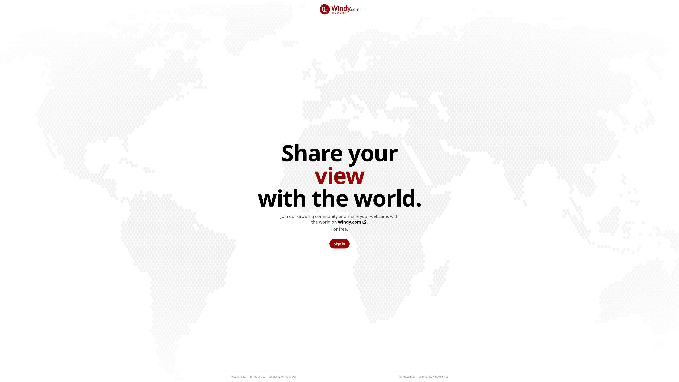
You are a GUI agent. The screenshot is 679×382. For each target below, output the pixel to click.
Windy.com (349, 222)
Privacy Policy (238, 376)
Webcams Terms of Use (282, 376)
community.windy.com (432, 376)
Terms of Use (257, 376)
